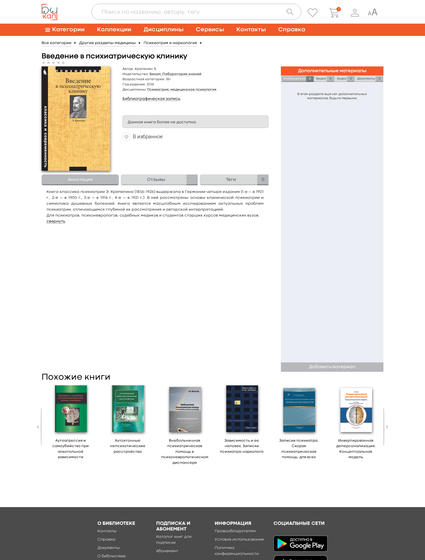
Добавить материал (332, 367)
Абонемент (167, 551)
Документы (108, 548)
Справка (291, 29)
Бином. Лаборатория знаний (175, 74)
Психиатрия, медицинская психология (181, 89)
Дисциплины (163, 29)
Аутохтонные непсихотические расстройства (127, 446)
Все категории (56, 43)
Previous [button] (39, 426)
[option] (71, 424)
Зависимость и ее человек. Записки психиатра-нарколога (241, 446)
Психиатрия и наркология (170, 43)
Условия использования (239, 539)
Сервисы (210, 29)
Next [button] (385, 426)
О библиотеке (111, 556)
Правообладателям (235, 531)
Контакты (251, 29)
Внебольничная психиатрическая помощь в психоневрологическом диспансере (184, 452)
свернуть (55, 221)
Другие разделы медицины (107, 43)
